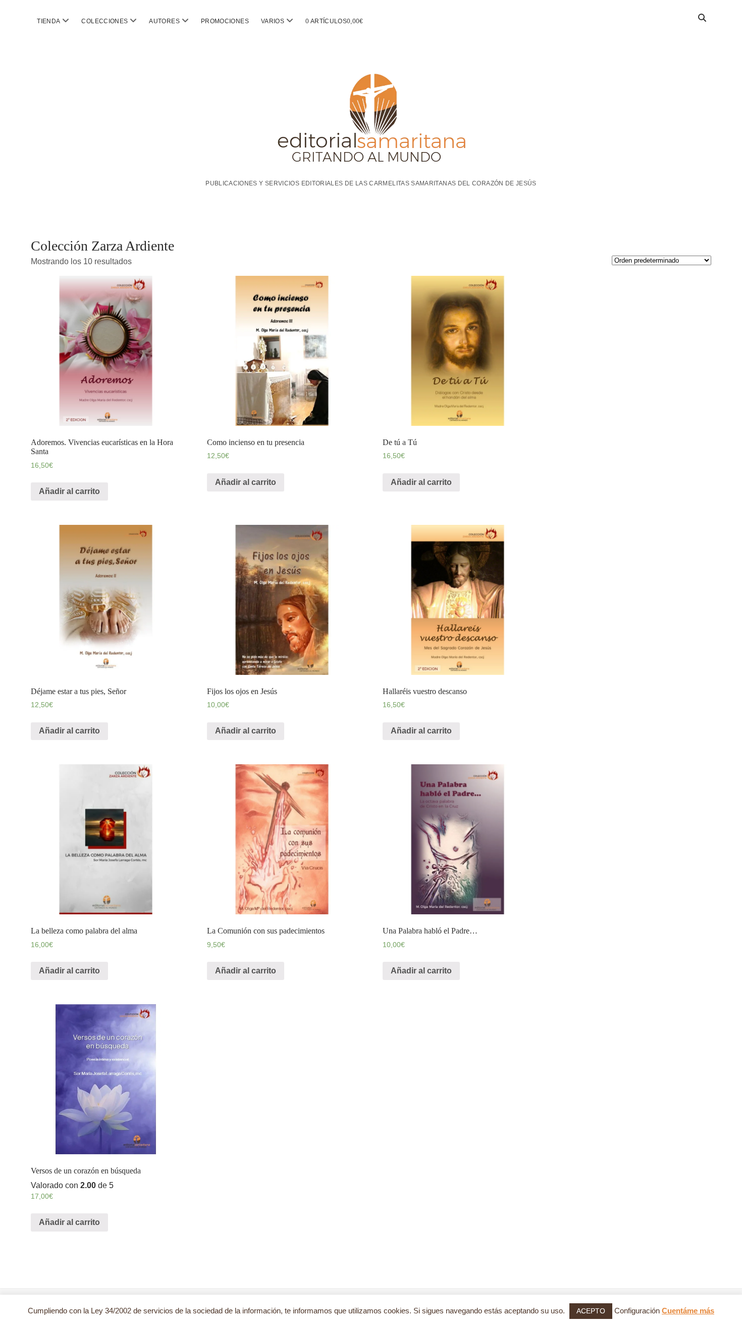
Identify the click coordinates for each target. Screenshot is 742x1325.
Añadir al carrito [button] (69, 491)
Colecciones (104, 21)
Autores (164, 21)
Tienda (48, 21)
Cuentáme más (688, 1310)
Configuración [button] (637, 1310)
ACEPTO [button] (590, 1311)
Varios (272, 21)
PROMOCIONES (225, 21)
